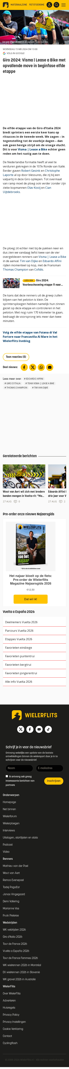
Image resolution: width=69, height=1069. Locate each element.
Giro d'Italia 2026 (12, 937)
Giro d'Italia (14, 383)
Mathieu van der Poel (15, 866)
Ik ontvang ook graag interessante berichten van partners (20, 781)
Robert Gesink (30, 171)
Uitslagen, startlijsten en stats (20, 837)
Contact (7, 1036)
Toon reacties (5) (16, 357)
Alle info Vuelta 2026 (18, 682)
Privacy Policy (11, 1015)
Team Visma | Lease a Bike (40, 383)
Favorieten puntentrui (19, 656)
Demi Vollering (11, 901)
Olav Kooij (34, 188)
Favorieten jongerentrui (21, 673)
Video (6, 852)
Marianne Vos (11, 908)
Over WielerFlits (12, 993)
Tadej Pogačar (11, 887)
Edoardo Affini (52, 261)
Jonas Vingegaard (14, 894)
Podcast (8, 844)
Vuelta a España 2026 (16, 951)
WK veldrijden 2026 (14, 929)
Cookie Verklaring (13, 1029)
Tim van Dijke (29, 261)
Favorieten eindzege (18, 648)
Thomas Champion (15, 269)
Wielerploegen (11, 823)
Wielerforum (10, 816)
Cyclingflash (10, 1043)
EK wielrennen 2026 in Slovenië (21, 972)
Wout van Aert (11, 873)
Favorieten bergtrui (18, 665)
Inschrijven (54, 781)
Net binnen (9, 809)
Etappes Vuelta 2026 (18, 639)
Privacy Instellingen (14, 1022)
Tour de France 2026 (15, 944)
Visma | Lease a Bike (32, 149)
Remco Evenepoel (13, 880)
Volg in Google (15, 53)
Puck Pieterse (11, 915)
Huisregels (9, 1007)
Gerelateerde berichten (20, 456)
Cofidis (38, 269)
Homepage (9, 802)
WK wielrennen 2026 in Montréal (22, 965)
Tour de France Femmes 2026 (20, 958)
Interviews (9, 830)
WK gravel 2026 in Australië (19, 979)
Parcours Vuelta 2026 (19, 631)
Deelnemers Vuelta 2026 (21, 622)
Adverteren (9, 1000)
